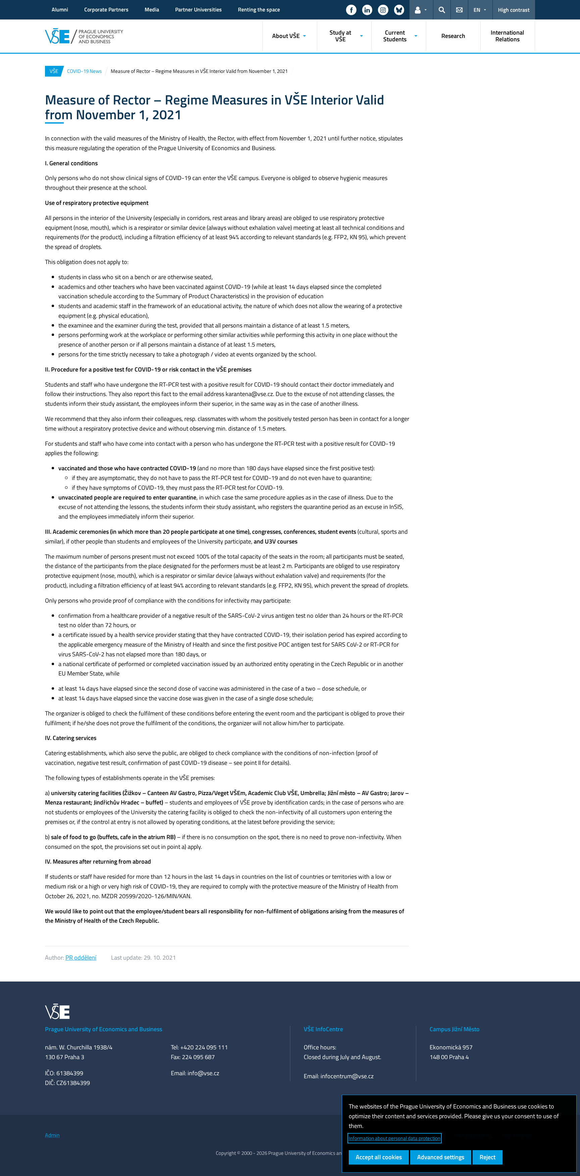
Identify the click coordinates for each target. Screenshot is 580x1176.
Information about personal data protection (394, 1138)
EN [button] (477, 10)
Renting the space (259, 9)
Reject (487, 1157)
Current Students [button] (394, 36)
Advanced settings (440, 1157)
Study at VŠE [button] (340, 36)
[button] (351, 10)
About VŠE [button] (286, 35)
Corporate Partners (106, 9)
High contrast (514, 10)
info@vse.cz (203, 1073)
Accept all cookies (379, 1157)
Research (453, 35)
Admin (52, 1135)
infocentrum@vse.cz (347, 1076)
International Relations (507, 36)
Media (152, 9)
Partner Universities (198, 9)
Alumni (60, 9)
